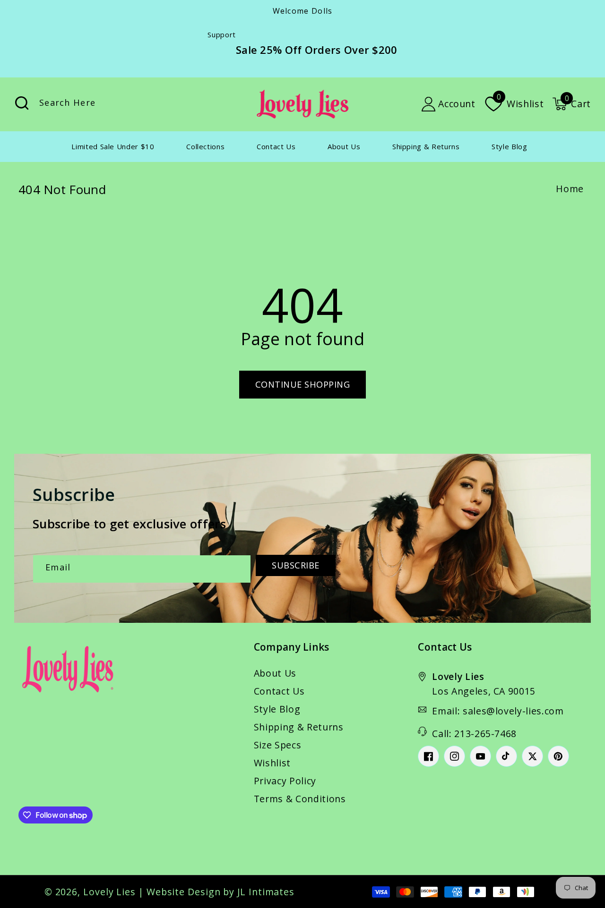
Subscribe (296, 565)
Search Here (22, 103)
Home (570, 188)
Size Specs (278, 744)
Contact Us (279, 691)
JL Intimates (265, 891)
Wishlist (272, 762)
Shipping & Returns (299, 727)
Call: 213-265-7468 (474, 733)
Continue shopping (302, 384)
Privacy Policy (285, 780)
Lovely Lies (109, 891)
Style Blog (277, 709)
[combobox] (119, 104)
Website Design (184, 891)
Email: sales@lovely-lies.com (497, 710)
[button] (571, 104)
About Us (275, 673)
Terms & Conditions (300, 798)
